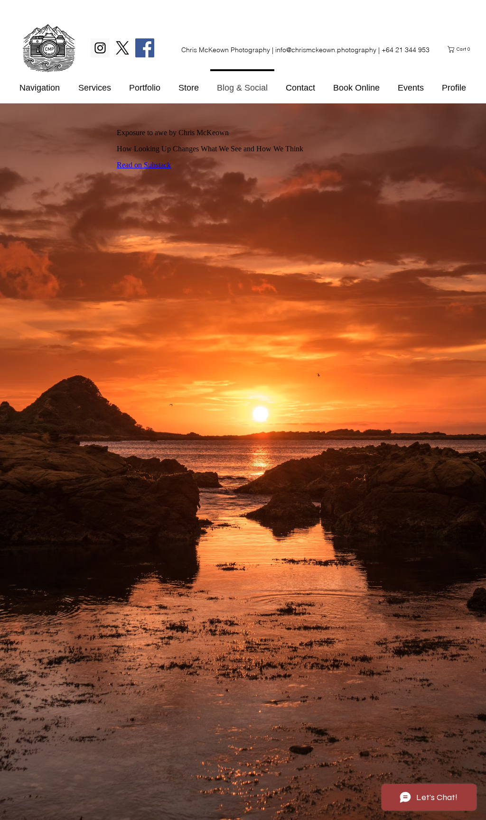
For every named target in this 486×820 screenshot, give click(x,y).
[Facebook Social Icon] (144, 47)
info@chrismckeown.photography (325, 50)
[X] (122, 47)
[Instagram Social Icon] (100, 47)
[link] (460, 49)
